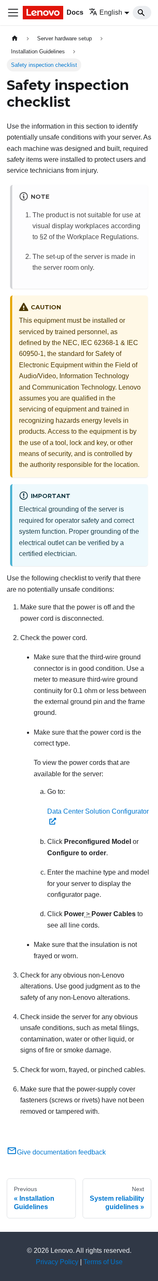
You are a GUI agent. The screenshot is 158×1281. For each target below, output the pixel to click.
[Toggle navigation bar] (13, 12)
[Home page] (15, 38)
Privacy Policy (57, 1261)
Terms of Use (103, 1261)
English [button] (110, 12)
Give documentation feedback (61, 1152)
